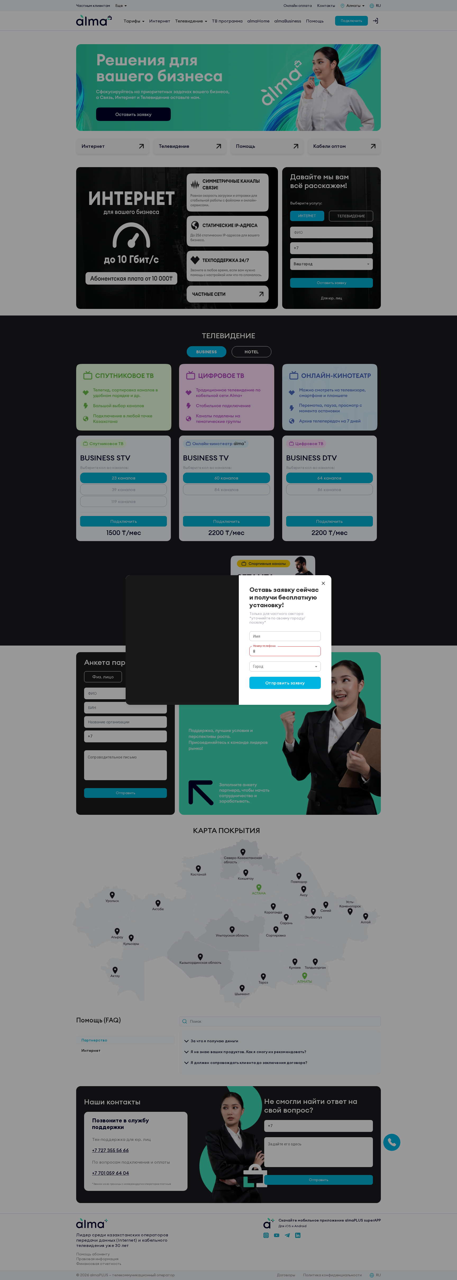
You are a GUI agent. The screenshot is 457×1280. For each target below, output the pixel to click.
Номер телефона (264, 646)
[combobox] (285, 666)
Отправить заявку (285, 682)
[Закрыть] (323, 583)
